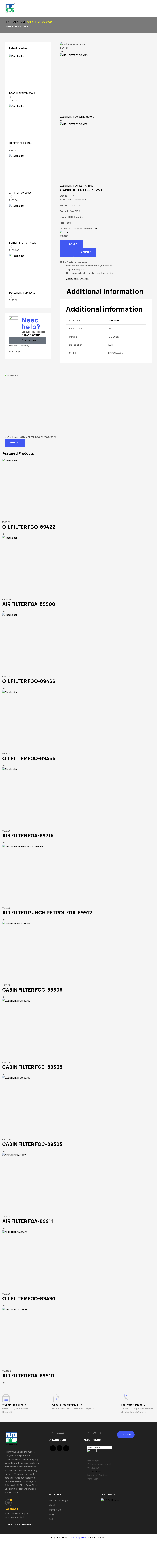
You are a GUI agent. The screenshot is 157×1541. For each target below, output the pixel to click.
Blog (51, 1514)
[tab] (109, 279)
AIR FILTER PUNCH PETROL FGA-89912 (47, 912)
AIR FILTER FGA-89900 (28, 604)
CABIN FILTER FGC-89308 (32, 989)
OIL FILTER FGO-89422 (28, 526)
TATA (71, 195)
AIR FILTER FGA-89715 (28, 835)
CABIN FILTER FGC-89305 (32, 1144)
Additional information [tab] (105, 291)
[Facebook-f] (53, 1448)
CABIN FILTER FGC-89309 (32, 1067)
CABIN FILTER (19, 21)
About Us (53, 1505)
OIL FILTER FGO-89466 (28, 681)
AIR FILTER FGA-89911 (27, 1221)
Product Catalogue (59, 1500)
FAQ (51, 1518)
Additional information (77, 278)
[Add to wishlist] (67, 252)
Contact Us (55, 1509)
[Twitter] (59, 1448)
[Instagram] (66, 1448)
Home (8, 21)
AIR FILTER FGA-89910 (28, 1375)
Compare (86, 252)
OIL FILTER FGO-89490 (28, 1298)
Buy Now (73, 244)
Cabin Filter (113, 320)
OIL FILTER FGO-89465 (28, 758)
